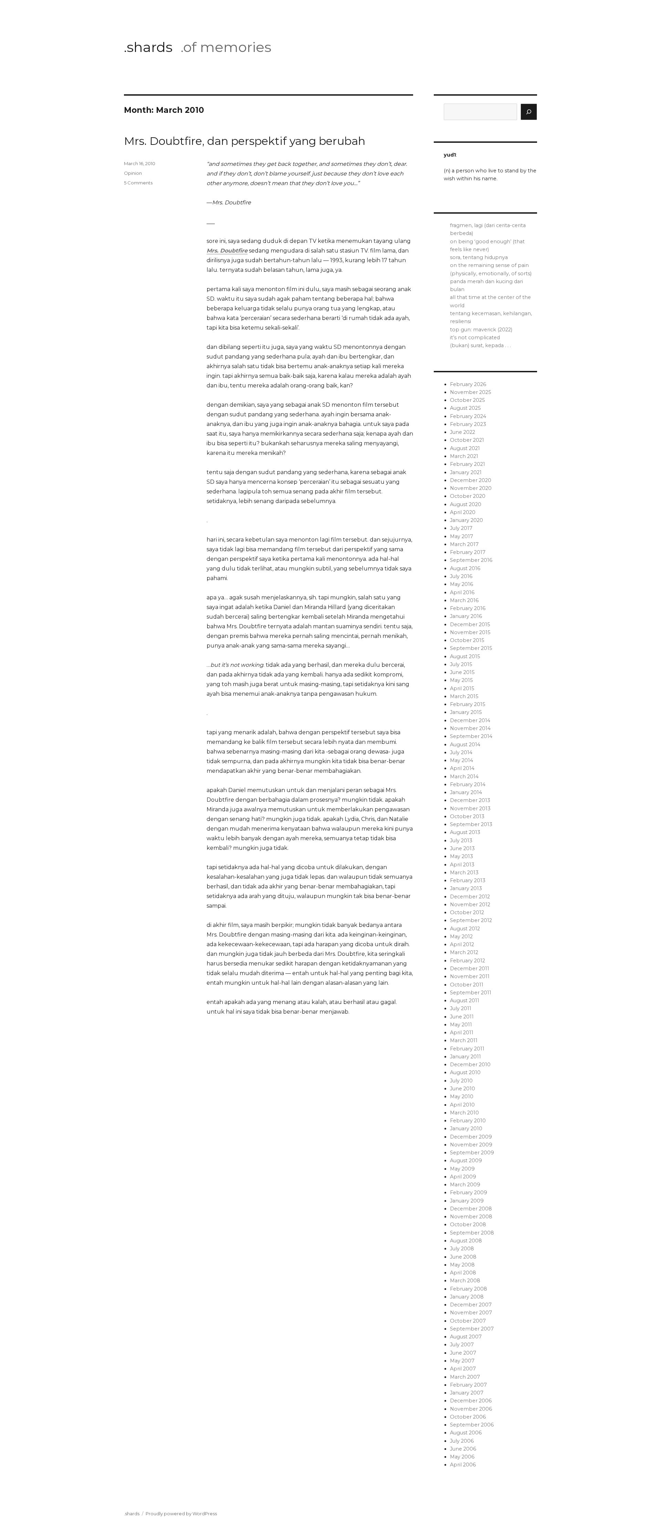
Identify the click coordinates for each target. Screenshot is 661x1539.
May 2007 (462, 1361)
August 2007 (466, 1337)
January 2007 (466, 1393)
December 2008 (471, 1209)
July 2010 (461, 1081)
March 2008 (465, 1281)
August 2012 (465, 929)
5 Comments (138, 182)
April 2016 (462, 592)
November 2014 (470, 728)
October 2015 (467, 640)
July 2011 (460, 1008)
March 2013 (464, 872)
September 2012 (471, 920)
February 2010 (468, 1121)
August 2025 (465, 408)
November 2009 (471, 1145)
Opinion (133, 173)
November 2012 (470, 904)
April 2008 (463, 1273)
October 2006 (468, 1417)
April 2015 (462, 688)
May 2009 (462, 1169)
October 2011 (466, 985)
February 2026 (468, 384)
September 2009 (472, 1153)
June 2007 (463, 1353)
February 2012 (467, 961)
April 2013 (462, 865)
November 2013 (470, 808)
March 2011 (464, 1040)
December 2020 (470, 480)
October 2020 (467, 496)
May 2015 (461, 680)
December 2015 (470, 624)
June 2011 (462, 1017)
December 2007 (471, 1305)
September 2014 (471, 736)
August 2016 (465, 568)
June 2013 (462, 848)
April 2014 (462, 768)
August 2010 (465, 1072)
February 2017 (467, 552)
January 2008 (467, 1297)
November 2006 (471, 1409)
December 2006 (471, 1401)
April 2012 (462, 944)
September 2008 (472, 1233)
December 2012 (470, 897)
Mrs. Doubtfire (227, 250)
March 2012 (464, 952)
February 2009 (468, 1192)
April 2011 (461, 1032)
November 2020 (471, 488)
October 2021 (467, 440)
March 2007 (465, 1377)
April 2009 (463, 1177)
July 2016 (461, 576)
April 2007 (463, 1369)
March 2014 (464, 776)
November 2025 (470, 392)
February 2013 (467, 880)
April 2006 (463, 1465)
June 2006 (463, 1449)
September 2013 (471, 824)
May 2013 (461, 856)
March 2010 (464, 1113)
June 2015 (462, 672)
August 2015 (465, 656)
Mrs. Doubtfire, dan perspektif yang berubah (244, 141)
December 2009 (471, 1137)
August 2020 (465, 504)
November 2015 (470, 632)
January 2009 (467, 1201)
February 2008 (468, 1289)
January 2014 (466, 792)
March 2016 (464, 600)
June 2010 (462, 1089)
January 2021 (466, 472)
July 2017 (461, 528)
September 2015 (471, 648)
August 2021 (465, 448)
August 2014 (465, 744)
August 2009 (466, 1160)
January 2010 (466, 1128)
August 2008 (466, 1241)
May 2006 (462, 1457)
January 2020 (466, 520)
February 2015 (467, 704)
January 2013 (466, 888)
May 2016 (461, 584)
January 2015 (466, 712)
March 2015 (464, 696)
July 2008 (462, 1249)
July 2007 (462, 1345)
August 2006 (466, 1433)
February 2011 (467, 1049)
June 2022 (462, 432)
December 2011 (469, 968)
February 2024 (468, 416)
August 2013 (465, 832)
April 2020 (462, 512)
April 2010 (462, 1105)
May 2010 (461, 1096)
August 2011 (464, 1000)
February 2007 (468, 1385)
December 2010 (470, 1064)
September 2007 (472, 1329)
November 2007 (471, 1313)
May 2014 (461, 760)
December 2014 (470, 720)
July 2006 (462, 1441)
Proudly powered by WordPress (181, 1513)
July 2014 (461, 752)
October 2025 (467, 400)
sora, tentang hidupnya (479, 257)
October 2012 (467, 912)
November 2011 (470, 976)
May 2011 (461, 1025)
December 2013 (470, 800)
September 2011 (470, 993)
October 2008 (468, 1224)
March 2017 (464, 544)
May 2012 (461, 936)
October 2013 (467, 816)
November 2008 (471, 1217)
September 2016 (471, 560)
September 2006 (472, 1425)
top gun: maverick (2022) (481, 330)
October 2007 (468, 1321)
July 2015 (461, 664)
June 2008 (463, 1257)
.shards (148, 47)
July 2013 (461, 840)
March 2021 (464, 456)
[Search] (529, 112)
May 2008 (462, 1265)
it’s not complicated (475, 337)
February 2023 (468, 424)
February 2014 (467, 784)
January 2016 (466, 616)
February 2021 (467, 464)
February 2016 (467, 608)
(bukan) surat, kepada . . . (480, 345)
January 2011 (465, 1057)
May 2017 (461, 536)
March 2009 (465, 1185)
